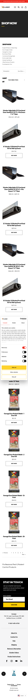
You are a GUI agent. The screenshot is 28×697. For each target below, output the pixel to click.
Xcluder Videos (14, 652)
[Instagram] (12, 661)
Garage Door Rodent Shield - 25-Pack (14, 537)
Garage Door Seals (7, 52)
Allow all (14, 367)
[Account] (22, 7)
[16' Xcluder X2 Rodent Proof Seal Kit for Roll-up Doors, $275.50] (14, 286)
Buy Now (14, 155)
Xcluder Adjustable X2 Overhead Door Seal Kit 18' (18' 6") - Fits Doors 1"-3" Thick (14, 266)
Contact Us (14, 637)
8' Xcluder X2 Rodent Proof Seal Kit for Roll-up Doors (14, 147)
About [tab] (23, 322)
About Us (14, 633)
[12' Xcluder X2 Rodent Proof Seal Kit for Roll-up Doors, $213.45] (14, 209)
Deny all (14, 376)
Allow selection (14, 372)
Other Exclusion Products (8, 62)
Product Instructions (14, 656)
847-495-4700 (14, 623)
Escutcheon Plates (6, 54)
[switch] (24, 352)
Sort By (4, 80)
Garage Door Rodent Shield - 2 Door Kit (14, 455)
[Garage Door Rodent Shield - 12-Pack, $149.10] (14, 481)
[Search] (18, 7)
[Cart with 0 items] (25, 7)
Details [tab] (14, 322)
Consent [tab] (5, 322)
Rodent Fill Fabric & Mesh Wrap (9, 48)
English (22, 695)
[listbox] (17, 80)
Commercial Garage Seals (8, 56)
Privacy (19, 684)
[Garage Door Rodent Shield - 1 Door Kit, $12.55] (14, 399)
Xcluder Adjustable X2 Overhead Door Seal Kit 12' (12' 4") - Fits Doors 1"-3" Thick (14, 189)
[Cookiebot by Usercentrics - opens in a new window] (20, 319)
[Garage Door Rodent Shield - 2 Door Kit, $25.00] (14, 440)
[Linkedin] (21, 661)
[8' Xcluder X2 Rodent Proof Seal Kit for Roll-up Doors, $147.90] (14, 132)
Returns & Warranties (14, 649)
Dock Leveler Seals (6, 58)
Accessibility (14, 685)
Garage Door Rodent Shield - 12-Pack (14, 496)
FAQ (14, 641)
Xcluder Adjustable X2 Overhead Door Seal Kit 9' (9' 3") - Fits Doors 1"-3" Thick (14, 112)
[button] (14, 71)
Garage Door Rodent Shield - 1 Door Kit (14, 414)
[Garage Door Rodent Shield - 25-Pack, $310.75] (14, 522)
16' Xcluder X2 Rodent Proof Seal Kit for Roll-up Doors (14, 301)
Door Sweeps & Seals (7, 50)
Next (23, 554)
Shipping (14, 645)
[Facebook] (7, 661)
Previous (6, 552)
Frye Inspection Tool (7, 64)
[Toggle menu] (15, 7)
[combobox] (22, 695)
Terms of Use (10, 684)
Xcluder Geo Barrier (7, 60)
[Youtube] (16, 661)
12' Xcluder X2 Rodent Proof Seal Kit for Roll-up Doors (14, 224)
